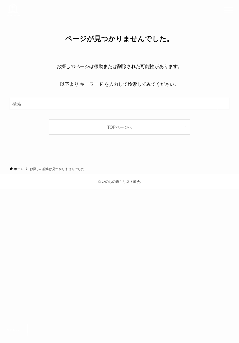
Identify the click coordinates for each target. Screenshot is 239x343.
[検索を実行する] (223, 104)
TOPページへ (119, 127)
